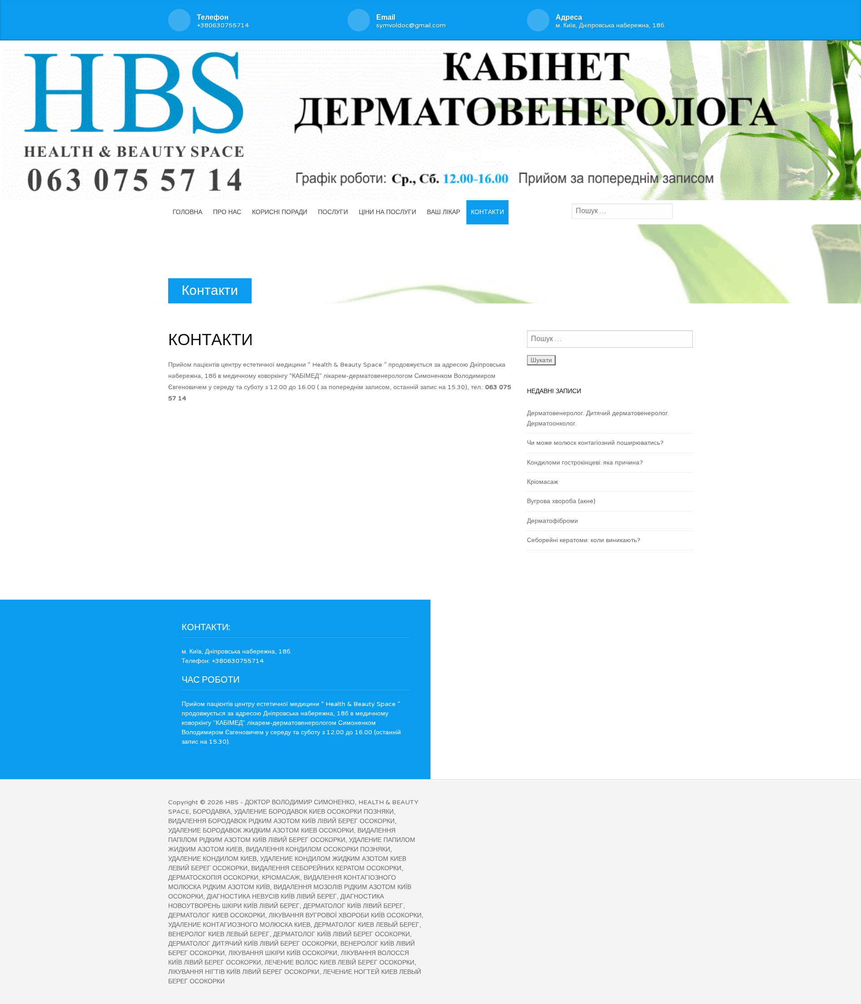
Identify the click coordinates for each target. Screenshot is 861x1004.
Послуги (333, 212)
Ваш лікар (443, 212)
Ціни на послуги (387, 212)
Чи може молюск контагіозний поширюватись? (595, 443)
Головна (187, 212)
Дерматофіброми (552, 521)
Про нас (227, 212)
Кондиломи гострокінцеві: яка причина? (585, 462)
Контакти (487, 212)
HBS (232, 802)
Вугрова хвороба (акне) (561, 501)
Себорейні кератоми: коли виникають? (583, 540)
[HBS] (430, 119)
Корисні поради (279, 212)
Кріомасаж (542, 482)
